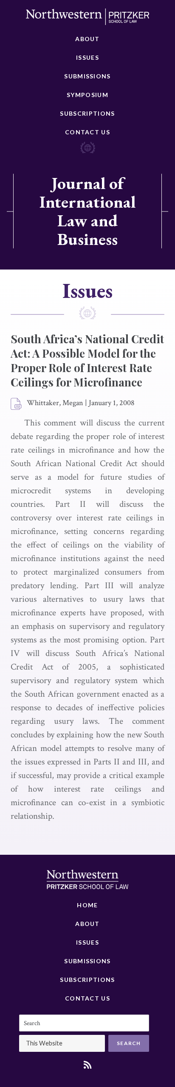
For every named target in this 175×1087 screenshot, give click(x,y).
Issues (87, 57)
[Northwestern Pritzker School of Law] (87, 19)
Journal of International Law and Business (87, 211)
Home (87, 905)
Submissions (87, 76)
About (87, 38)
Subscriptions (87, 113)
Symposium (87, 94)
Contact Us (87, 132)
